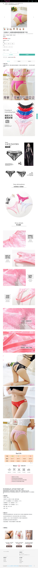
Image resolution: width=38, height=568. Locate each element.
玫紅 (12, 43)
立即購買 (27, 54)
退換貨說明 (4, 561)
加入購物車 (11, 54)
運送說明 (4, 560)
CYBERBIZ (30, 565)
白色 (8, 43)
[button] (33, 17)
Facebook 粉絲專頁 (6, 551)
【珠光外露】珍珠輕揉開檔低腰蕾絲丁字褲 (9, 543)
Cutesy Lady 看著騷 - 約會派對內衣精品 (12, 565)
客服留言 (20, 560)
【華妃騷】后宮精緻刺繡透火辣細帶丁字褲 (19, 543)
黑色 (4, 43)
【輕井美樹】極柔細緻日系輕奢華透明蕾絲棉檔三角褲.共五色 (29, 543)
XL (11, 46)
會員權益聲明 (21, 561)
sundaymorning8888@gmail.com (25, 554)
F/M (4, 46)
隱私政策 (20, 562)
